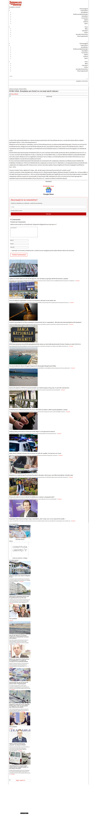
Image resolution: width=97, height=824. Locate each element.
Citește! (77, 280)
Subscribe (48, 214)
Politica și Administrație (80, 14)
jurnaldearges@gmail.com (23, 788)
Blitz (86, 29)
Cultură (85, 21)
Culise (86, 32)
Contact (39, 820)
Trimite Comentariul (19, 255)
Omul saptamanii (82, 36)
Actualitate (84, 12)
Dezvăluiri (85, 16)
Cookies (57, 820)
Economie (85, 18)
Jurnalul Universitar (82, 34)
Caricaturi (85, 30)
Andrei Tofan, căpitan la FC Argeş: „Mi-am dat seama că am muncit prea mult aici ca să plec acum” (43, 170)
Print (86, 27)
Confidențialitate (48, 820)
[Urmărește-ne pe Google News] (48, 191)
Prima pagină (84, 9)
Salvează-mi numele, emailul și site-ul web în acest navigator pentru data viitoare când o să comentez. (43, 250)
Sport (86, 23)
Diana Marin (14, 94)
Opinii (86, 20)
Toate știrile (84, 10)
